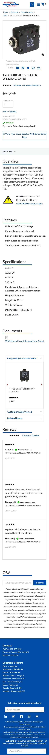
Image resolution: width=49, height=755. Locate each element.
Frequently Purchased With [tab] (21, 358)
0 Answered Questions (31, 85)
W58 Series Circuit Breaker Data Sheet (24, 341)
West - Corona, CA (10, 666)
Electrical (14, 12)
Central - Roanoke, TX (11, 672)
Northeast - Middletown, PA (14, 678)
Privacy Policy (26, 729)
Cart (45, 4)
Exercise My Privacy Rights (33, 722)
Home (5, 12)
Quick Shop (24, 402)
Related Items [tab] (14, 418)
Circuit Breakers (27, 12)
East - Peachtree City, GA (12, 682)
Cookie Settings (24, 724)
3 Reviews (17, 85)
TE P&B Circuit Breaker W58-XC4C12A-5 (22, 390)
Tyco (5, 15)
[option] (24, 39)
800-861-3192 (23, 652)
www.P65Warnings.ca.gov (29, 203)
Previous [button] (7, 385)
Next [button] (41, 385)
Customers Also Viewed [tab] (19, 411)
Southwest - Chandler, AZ (13, 669)
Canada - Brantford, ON (12, 688)
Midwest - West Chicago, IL (13, 675)
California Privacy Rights (13, 722)
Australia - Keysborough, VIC (14, 691)
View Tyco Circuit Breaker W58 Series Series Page (25, 135)
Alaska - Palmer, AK (10, 685)
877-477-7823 (15, 649)
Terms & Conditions (38, 727)
